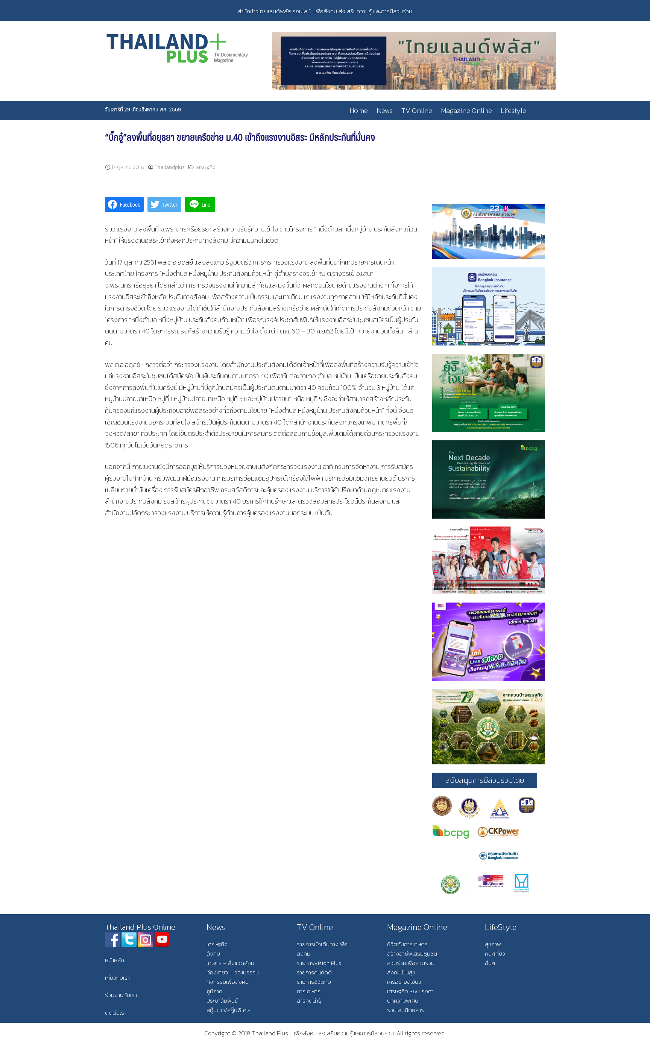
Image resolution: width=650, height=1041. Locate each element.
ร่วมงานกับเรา (121, 995)
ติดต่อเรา (115, 1012)
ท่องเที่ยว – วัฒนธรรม (233, 972)
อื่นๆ (490, 963)
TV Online (416, 110)
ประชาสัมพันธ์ (222, 1000)
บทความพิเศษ (402, 1000)
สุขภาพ (493, 944)
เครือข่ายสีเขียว (404, 981)
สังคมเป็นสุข (401, 972)
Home (358, 110)
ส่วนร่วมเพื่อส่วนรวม (410, 963)
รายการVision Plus (319, 963)
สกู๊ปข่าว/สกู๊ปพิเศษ (228, 1010)
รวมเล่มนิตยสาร (405, 1010)
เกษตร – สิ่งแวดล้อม (230, 963)
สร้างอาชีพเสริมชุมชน (412, 953)
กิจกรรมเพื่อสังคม (228, 981)
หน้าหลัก (114, 960)
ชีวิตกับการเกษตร (407, 944)
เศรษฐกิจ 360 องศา (410, 991)
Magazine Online (466, 110)
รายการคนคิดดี (314, 972)
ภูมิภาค (214, 991)
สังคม (213, 953)
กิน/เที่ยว (495, 953)
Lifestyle (513, 110)
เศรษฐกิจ (206, 167)
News (385, 110)
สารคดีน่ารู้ (309, 1000)
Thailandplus (170, 167)
